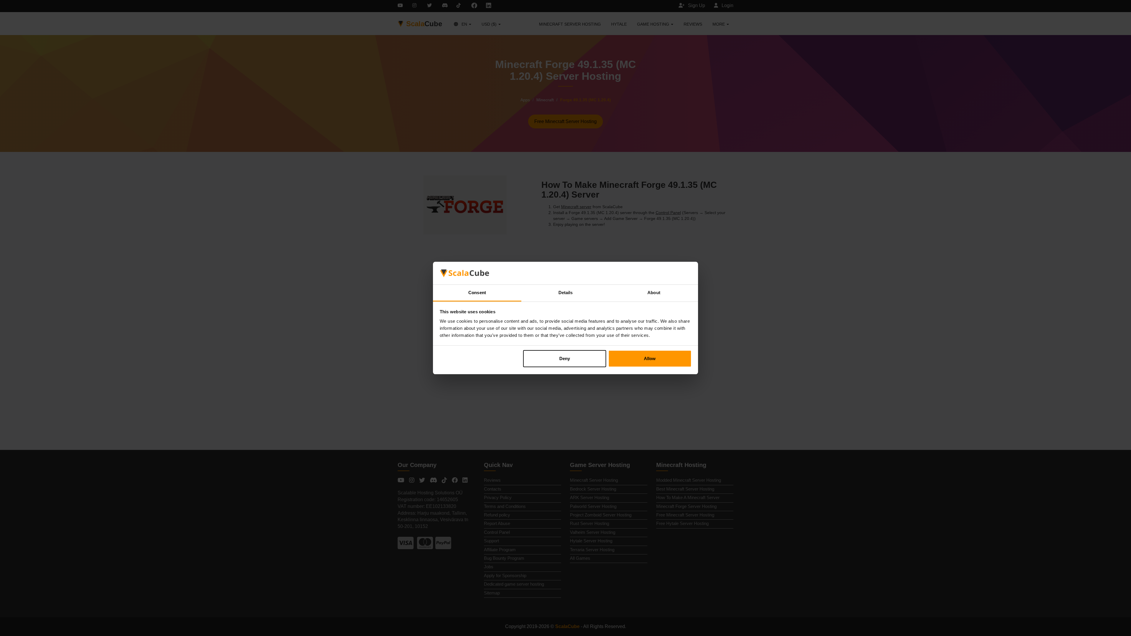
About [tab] (653, 292)
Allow (650, 358)
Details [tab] (565, 292)
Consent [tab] (477, 292)
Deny (564, 358)
